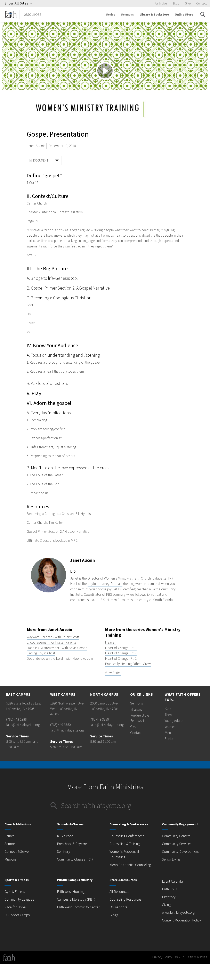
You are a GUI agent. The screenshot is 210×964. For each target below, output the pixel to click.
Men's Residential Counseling (130, 864)
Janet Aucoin (36, 145)
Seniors (170, 738)
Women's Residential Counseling (124, 854)
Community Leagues (19, 899)
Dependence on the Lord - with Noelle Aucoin (60, 658)
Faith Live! (161, 3)
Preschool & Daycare (72, 843)
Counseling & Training (125, 843)
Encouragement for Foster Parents (51, 642)
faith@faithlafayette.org (23, 724)
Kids (168, 708)
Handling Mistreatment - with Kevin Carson (57, 648)
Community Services (176, 843)
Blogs (114, 915)
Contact (201, 3)
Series (110, 14)
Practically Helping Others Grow (128, 663)
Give (188, 3)
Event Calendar (173, 881)
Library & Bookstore (154, 14)
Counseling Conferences (127, 836)
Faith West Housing (70, 891)
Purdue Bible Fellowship (139, 718)
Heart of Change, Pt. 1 (121, 658)
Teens (169, 714)
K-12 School (65, 836)
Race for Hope (15, 907)
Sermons (127, 14)
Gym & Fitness (15, 891)
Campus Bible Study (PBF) (76, 899)
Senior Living (171, 859)
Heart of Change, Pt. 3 (121, 648)
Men (168, 732)
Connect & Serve (17, 851)
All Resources (119, 891)
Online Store (184, 14)
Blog (176, 3)
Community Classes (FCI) (75, 859)
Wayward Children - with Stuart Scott (53, 637)
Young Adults (174, 720)
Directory (169, 897)
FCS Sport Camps (17, 915)
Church (9, 836)
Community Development (180, 851)
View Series (113, 672)
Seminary (63, 851)
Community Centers (176, 836)
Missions (136, 709)
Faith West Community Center (78, 907)
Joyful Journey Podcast (105, 583)
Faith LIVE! (169, 889)
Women (170, 726)
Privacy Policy (162, 957)
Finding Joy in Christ (41, 653)
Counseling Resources (125, 899)
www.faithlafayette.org (178, 912)
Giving (166, 904)
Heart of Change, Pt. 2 (121, 653)
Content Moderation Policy (181, 920)
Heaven (110, 642)
